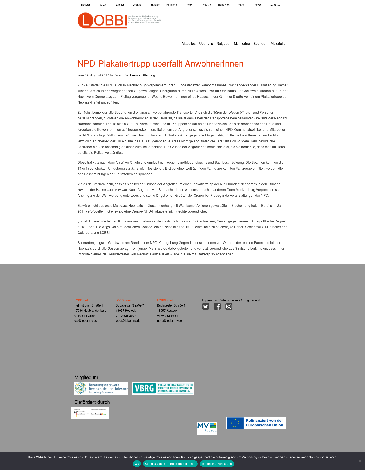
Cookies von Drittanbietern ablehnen (170, 463)
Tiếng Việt (223, 4)
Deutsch (86, 4)
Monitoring (242, 43)
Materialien (279, 43)
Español (137, 4)
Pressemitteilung (142, 75)
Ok (137, 463)
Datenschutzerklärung (234, 300)
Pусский (206, 4)
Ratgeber (223, 43)
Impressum (209, 300)
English (120, 4)
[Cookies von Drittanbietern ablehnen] (360, 461)
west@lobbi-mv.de (128, 320)
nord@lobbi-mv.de (169, 320)
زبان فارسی (275, 4)
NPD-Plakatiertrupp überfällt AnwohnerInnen (161, 63)
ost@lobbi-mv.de (85, 320)
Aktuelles (189, 43)
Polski (189, 4)
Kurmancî (171, 4)
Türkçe (258, 4)
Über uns (206, 43)
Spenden (260, 43)
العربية (102, 4)
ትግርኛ (240, 4)
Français (155, 4)
